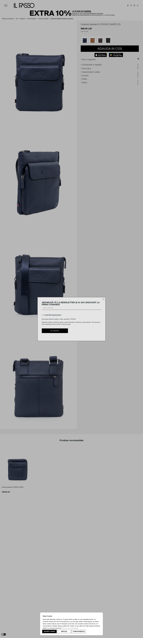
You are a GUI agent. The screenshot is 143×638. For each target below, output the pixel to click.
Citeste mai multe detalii (70, 628)
